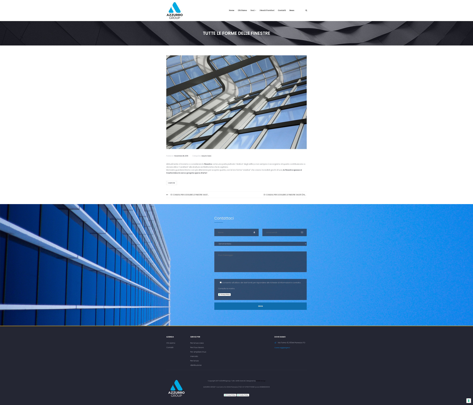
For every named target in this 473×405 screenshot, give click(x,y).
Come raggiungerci (282, 348)
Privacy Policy (225, 294)
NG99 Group (260, 381)
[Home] (176, 388)
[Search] (306, 10)
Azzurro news (206, 156)
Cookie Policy (243, 395)
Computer (171, 183)
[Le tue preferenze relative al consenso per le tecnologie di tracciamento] (468, 400)
